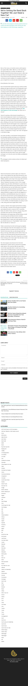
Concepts (3, 478)
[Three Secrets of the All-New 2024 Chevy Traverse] (4, 333)
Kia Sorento (3, 536)
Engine (2, 495)
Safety (2, 590)
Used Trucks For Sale (5, 627)
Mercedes (3, 548)
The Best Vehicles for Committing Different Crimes (11, 416)
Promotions (3, 577)
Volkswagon (4, 635)
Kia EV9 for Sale (4, 534)
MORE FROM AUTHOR (14, 297)
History (2, 516)
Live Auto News (4, 540)
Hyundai (3, 522)
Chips (2, 466)
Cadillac (3, 450)
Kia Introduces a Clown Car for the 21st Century (20, 283)
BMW (2, 443)
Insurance (3, 524)
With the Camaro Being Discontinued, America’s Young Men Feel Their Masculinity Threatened (17, 315)
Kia (2, 532)
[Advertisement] (14, 53)
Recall (2, 585)
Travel (2, 610)
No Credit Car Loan (5, 565)
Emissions (3, 493)
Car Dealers (3, 454)
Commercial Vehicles (5, 474)
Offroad (3, 567)
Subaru (2, 596)
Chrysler (3, 468)
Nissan (2, 563)
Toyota (2, 608)
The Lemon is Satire (14, 661)
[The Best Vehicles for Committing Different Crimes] (4, 308)
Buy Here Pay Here (5, 446)
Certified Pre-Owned (5, 460)
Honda (2, 518)
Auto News (3, 439)
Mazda (2, 546)
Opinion (3, 571)
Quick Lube (3, 581)
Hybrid (2, 520)
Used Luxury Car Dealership (7, 622)
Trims (2, 612)
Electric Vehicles (4, 489)
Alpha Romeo (4, 437)
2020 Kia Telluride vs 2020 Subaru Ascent (10, 431)
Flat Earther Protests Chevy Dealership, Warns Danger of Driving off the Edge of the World (17, 327)
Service (2, 594)
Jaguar (2, 528)
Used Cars (3, 620)
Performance (4, 573)
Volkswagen (3, 633)
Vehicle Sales (4, 631)
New (2, 555)
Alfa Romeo (3, 435)
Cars (2, 458)
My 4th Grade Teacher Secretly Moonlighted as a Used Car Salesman (7, 284)
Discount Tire (4, 485)
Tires (2, 606)
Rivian (2, 588)
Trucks (2, 614)
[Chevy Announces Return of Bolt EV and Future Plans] (4, 321)
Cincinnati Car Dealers (6, 470)
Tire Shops (3, 604)
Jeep (2, 530)
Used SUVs (3, 624)
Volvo (2, 637)
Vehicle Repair (4, 629)
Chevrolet (8, 8)
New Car (3, 557)
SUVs (2, 598)
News (2, 559)
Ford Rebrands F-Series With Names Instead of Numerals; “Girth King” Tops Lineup (14, 410)
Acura (2, 433)
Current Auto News (5, 480)
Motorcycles (4, 553)
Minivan (3, 550)
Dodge (2, 487)
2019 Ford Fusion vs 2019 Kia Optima (9, 429)
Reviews (3, 587)
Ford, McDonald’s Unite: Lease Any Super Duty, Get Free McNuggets (12, 420)
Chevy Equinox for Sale (6, 464)
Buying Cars (3, 448)
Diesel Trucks (4, 483)
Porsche (3, 575)
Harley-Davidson (4, 515)
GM (2, 509)
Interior (2, 526)
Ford (2, 503)
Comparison (4, 476)
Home (2, 6)
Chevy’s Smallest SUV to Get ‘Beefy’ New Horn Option (12, 413)
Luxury (2, 542)
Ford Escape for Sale (5, 505)
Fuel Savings (4, 507)
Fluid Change (4, 501)
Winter (2, 641)
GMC (2, 513)
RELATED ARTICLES (4, 297)
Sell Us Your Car (4, 592)
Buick (2, 444)
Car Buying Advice (5, 452)
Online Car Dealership (6, 569)
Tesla (2, 602)
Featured (3, 497)
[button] (26, 3)
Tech (2, 600)
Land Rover (3, 538)
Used (2, 618)
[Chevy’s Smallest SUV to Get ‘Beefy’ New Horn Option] (4, 302)
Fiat (2, 499)
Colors (2, 472)
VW (2, 639)
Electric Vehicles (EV (5, 491)
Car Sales (3, 456)
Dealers (3, 481)
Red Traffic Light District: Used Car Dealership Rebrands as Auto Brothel (14, 406)
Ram (2, 583)
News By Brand (3, 8)
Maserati (3, 544)
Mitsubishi (3, 552)
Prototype (3, 579)
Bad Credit (3, 441)
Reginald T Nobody (5, 17)
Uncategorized (4, 616)
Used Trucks (4, 625)
